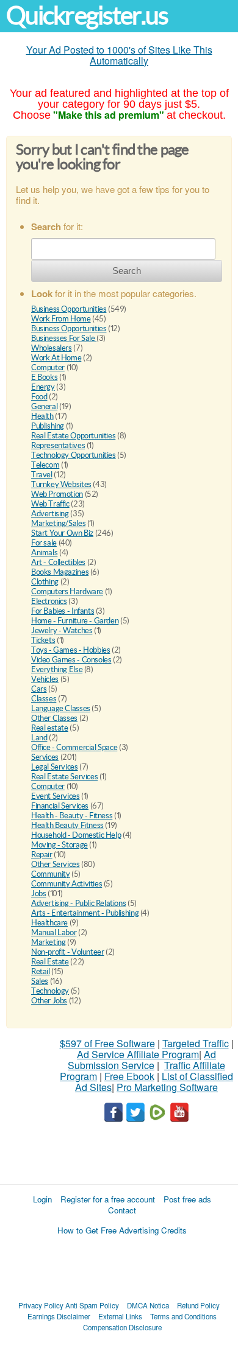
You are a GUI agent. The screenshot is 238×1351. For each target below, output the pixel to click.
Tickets (43, 640)
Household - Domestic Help (76, 835)
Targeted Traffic (195, 1043)
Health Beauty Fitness (67, 825)
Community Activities (66, 883)
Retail (40, 971)
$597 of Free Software (107, 1043)
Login (42, 1199)
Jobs (38, 893)
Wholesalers (51, 348)
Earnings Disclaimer (58, 1316)
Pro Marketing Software (167, 1087)
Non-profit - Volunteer (67, 951)
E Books (44, 377)
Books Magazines (59, 572)
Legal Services (54, 766)
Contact (122, 1210)
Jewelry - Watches (61, 630)
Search (126, 270)
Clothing (45, 581)
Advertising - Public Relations (78, 903)
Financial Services (59, 805)
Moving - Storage (59, 844)
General (44, 406)
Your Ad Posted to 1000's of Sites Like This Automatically (119, 55)
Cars (38, 688)
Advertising (50, 513)
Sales (39, 981)
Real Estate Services (64, 776)
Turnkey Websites (61, 484)
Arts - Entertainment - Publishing (85, 913)
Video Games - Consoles (71, 659)
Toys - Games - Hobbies (70, 649)
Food (39, 396)
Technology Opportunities (73, 455)
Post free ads (187, 1199)
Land (39, 737)
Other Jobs (49, 1000)
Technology (50, 990)
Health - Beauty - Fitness (71, 815)
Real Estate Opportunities (73, 435)
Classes (43, 698)
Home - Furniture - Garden (74, 620)
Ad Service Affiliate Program (138, 1054)
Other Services (55, 864)
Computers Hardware (67, 591)
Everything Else (56, 669)
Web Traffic (50, 503)
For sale (44, 542)
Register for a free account (107, 1199)
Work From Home (61, 318)
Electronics (49, 601)
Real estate (49, 727)
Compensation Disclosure (122, 1327)
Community (50, 874)
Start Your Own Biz (62, 533)
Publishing (47, 425)
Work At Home (56, 357)
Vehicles (45, 679)
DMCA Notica (148, 1305)
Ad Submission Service (142, 1059)
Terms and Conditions (183, 1316)
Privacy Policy (40, 1305)
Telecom (45, 464)
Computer (48, 367)
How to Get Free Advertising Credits (122, 1230)
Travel (41, 474)
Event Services (55, 796)
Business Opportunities (68, 309)
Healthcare (49, 922)
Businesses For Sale (63, 338)
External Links (120, 1316)
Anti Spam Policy (92, 1305)
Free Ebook (129, 1076)
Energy (43, 386)
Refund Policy (198, 1305)
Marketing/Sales (58, 523)
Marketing (48, 942)
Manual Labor (53, 932)
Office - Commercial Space (74, 747)
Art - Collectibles (58, 562)
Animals (44, 552)
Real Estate (50, 961)
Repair (41, 854)
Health (42, 416)
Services (45, 757)
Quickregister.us (87, 15)
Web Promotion (57, 494)
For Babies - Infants (62, 611)
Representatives (58, 445)
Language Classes (60, 708)
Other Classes (54, 718)
